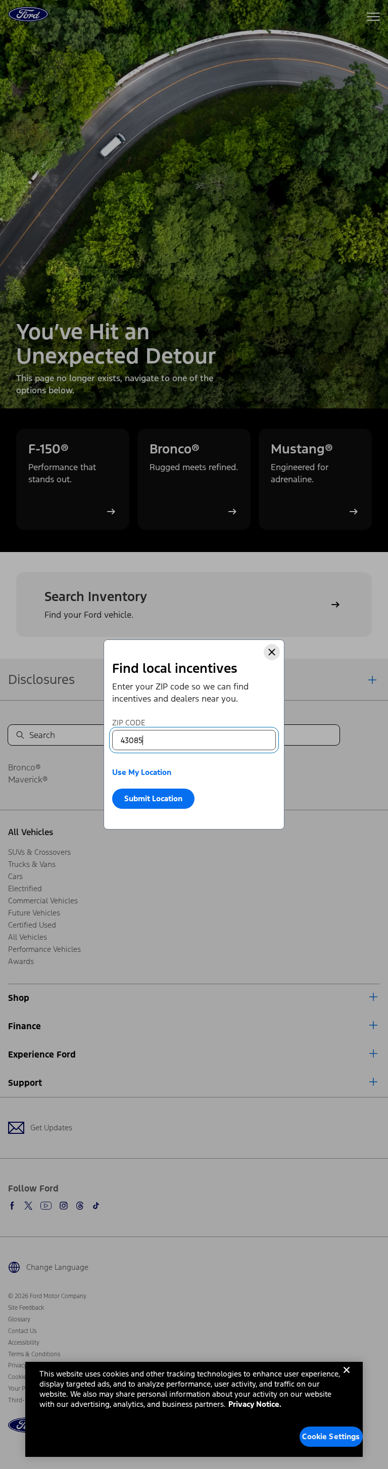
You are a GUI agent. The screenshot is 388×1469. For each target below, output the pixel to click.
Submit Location (153, 798)
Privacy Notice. (254, 1404)
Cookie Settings (331, 1436)
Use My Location (141, 772)
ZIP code (128, 722)
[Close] (272, 652)
